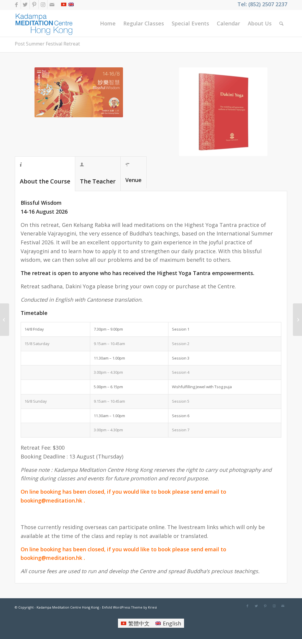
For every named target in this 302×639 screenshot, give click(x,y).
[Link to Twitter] (25, 4)
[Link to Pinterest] (34, 4)
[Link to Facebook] (16, 4)
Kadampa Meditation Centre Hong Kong (68, 607)
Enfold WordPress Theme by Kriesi (129, 607)
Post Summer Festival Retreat (47, 43)
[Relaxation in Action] (297, 319)
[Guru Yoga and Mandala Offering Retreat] (4, 319)
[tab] (45, 173)
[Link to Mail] (51, 4)
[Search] (281, 23)
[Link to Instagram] (43, 4)
